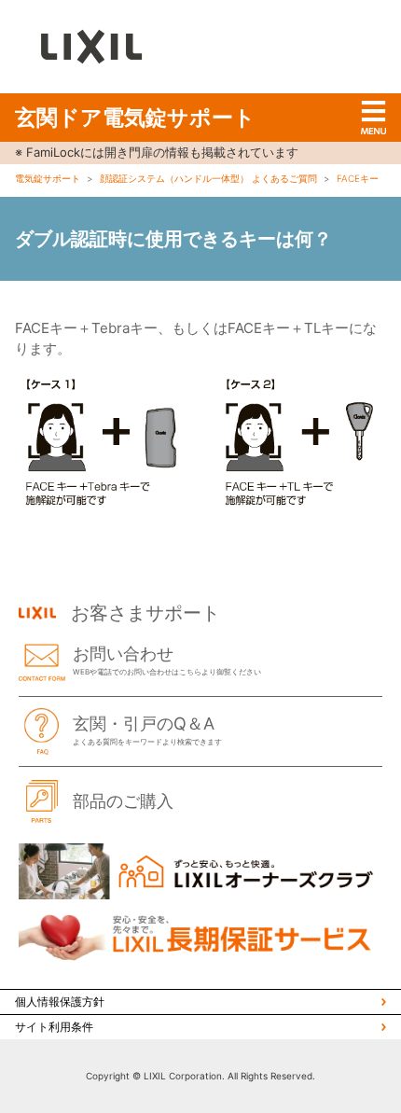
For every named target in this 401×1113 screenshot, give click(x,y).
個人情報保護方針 (59, 1002)
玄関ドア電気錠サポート (135, 117)
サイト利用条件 (54, 1027)
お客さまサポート (145, 613)
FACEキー (358, 178)
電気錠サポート (47, 178)
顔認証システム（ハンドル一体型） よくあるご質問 (208, 178)
